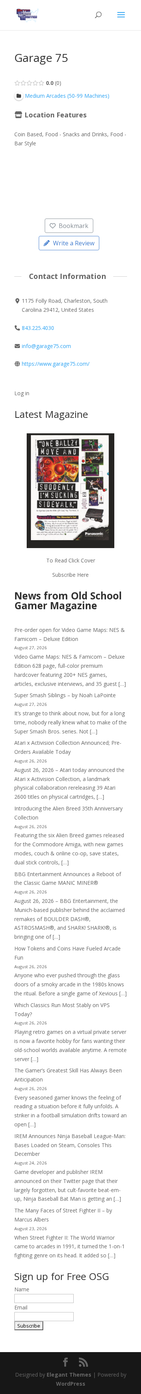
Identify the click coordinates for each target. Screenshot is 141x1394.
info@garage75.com (46, 346)
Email (20, 1307)
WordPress (70, 1383)
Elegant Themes (69, 1374)
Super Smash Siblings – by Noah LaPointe (65, 695)
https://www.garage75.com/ (55, 363)
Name (21, 1289)
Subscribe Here (70, 574)
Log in (21, 393)
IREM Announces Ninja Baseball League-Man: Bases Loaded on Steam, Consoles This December (70, 1145)
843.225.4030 (38, 327)
